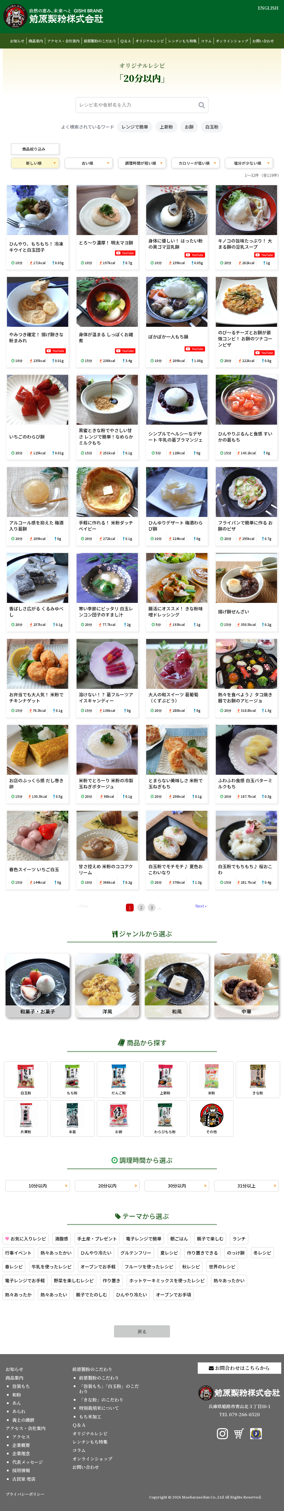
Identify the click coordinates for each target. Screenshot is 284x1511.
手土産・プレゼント (97, 1238)
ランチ (239, 1238)
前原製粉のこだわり (100, 41)
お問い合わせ (263, 41)
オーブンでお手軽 (98, 1266)
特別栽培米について (99, 1408)
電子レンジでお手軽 (25, 1280)
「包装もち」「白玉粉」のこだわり (109, 1388)
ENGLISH (268, 8)
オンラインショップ (232, 41)
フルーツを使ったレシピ (149, 1266)
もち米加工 (90, 1416)
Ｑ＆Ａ (125, 41)
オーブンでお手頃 (173, 1294)
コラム (206, 41)
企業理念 (21, 1453)
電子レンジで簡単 (143, 1238)
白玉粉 (212, 126)
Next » (201, 906)
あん (16, 1403)
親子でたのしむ (91, 1294)
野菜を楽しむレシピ (74, 1280)
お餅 (189, 126)
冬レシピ (262, 1252)
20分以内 (107, 1185)
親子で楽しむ (210, 1238)
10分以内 (38, 1185)
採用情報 (21, 1470)
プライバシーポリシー (25, 1494)
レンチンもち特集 (182, 41)
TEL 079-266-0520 (239, 1414)
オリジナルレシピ (149, 41)
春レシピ (14, 1266)
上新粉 (166, 126)
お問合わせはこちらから (242, 1367)
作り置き (111, 1280)
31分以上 (246, 1185)
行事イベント (18, 1252)
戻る (142, 1331)
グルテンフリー (135, 1252)
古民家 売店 (24, 1479)
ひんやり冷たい (95, 1252)
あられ (19, 1411)
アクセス (21, 1437)
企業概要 (21, 1445)
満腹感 (61, 1238)
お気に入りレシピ (25, 1238)
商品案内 (36, 41)
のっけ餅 (236, 1252)
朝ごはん (179, 1238)
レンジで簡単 (134, 126)
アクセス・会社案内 (63, 41)
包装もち (21, 1386)
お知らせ (17, 41)
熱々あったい (53, 1294)
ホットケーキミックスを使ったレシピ (167, 1280)
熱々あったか (18, 1294)
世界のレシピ (222, 1266)
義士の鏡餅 (23, 1420)
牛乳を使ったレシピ (52, 1266)
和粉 (16, 1395)
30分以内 (177, 1185)
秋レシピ (191, 1266)
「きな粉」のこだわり (101, 1400)
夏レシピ (169, 1252)
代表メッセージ (27, 1462)
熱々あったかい (56, 1252)
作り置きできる (202, 1252)
